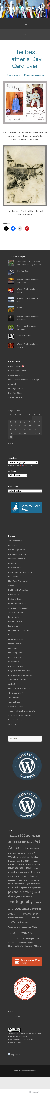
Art (37, 841)
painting (37, 887)
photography (20, 901)
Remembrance (29, 913)
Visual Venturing (15, 720)
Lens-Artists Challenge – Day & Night (24, 380)
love (28, 880)
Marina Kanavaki (15, 644)
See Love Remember (17, 680)
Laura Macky (13, 617)
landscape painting (24, 872)
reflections (16, 914)
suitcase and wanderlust (19, 688)
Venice (24, 928)
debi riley (12, 563)
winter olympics (26, 943)
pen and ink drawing (20, 892)
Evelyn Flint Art (14, 577)
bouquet (22, 853)
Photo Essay (26, 896)
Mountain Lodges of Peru (26, 884)
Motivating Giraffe (16, 653)
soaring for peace (16, 388)
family (28, 860)
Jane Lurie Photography (18, 608)
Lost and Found (24, 335)
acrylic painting (18, 841)
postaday (23, 908)
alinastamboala (15, 541)
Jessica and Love (15, 612)
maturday (12, 883)
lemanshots (13, 635)
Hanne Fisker (14, 595)
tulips (20, 921)
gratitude (23, 864)
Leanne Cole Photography (19, 630)
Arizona (31, 842)
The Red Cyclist (23, 271)
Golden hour (13, 864)
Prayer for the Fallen (17, 371)
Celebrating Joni (15, 375)
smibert (11, 684)
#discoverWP (13, 836)
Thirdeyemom (14, 697)
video (29, 927)
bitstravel (12, 545)
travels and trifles (15, 706)
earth (19, 308)
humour (39, 864)
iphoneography (16, 867)
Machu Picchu (36, 880)
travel (12, 921)
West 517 (12, 724)
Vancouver (14, 927)
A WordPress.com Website (25, 1071)
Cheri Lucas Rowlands (17, 554)
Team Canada (35, 918)
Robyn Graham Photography (20, 675)
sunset (26, 918)
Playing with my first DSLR (19, 671)
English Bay (25, 857)
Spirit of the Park (15, 397)
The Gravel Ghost (15, 693)
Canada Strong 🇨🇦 (16, 366)
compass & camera (16, 559)
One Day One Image (16, 666)
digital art (15, 857)
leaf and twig (14, 626)
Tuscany (26, 922)
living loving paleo (16, 639)
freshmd (12, 586)
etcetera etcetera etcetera (20, 572)
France (35, 861)
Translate (28, 465)
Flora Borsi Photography (18, 581)
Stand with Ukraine (15, 918)
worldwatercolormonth (23, 946)
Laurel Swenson (15, 621)
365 (23, 835)
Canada (30, 853)
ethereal (12, 384)
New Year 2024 (15, 393)
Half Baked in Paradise (18, 590)
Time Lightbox (14, 702)
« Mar (10, 443)
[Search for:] (25, 739)
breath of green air (16, 550)
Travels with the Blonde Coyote (21, 711)
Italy (27, 868)
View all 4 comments (35, 75)
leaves (33, 876)
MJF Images (13, 648)
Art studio (17, 848)
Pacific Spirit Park (22, 887)
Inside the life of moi (17, 603)
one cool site (13, 662)
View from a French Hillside (20, 715)
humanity (32, 864)
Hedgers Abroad (15, 599)
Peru (19, 897)
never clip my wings (16, 657)
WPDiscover (37, 946)
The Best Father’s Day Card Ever (25, 59)
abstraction (33, 835)
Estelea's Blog (14, 568)
